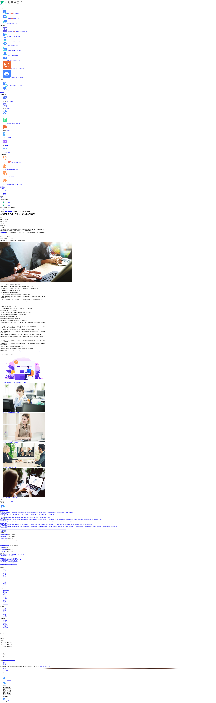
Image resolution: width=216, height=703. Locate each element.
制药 (14, 123)
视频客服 (9, 23)
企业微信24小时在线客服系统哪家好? (7, 562)
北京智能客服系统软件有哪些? (6, 558)
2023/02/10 (22, 554)
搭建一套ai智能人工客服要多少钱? (7, 561)
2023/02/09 (24, 557)
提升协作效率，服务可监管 (16, 85)
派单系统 (4, 585)
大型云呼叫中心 (3, 551)
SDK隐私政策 (5, 627)
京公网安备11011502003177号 (9, 660)
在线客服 (9, 18)
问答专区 (4, 614)
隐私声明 (4, 662)
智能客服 (13, 77)
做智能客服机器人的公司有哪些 (6, 555)
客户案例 (2, 186)
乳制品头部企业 (3, 529)
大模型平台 (5, 584)
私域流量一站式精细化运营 (16, 90)
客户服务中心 (5, 169)
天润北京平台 (7, 202)
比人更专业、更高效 (16, 36)
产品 (1, 5)
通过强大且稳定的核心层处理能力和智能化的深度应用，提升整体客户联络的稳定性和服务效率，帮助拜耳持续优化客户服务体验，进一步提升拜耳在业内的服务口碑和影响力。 (39, 512)
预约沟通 (7, 700)
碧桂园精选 (2, 514)
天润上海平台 (7, 205)
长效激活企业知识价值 (16, 41)
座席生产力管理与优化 (15, 45)
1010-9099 (9, 680)
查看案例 (2, 513)
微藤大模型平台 (10, 31)
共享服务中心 (5, 176)
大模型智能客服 (3, 538)
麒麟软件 (2, 524)
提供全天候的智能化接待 (21, 68)
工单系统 (9, 85)
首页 (1, 4)
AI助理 (8, 55)
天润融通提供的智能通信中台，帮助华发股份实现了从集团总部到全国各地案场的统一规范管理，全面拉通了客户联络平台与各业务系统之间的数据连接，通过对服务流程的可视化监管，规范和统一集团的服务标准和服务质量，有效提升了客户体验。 (53, 519)
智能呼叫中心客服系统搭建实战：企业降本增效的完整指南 (14, 382)
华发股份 (2, 519)
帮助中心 (4, 623)
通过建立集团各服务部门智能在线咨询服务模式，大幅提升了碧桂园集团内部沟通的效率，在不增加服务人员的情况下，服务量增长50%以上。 (33, 514)
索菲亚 (1, 526)
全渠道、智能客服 (16, 18)
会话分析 (9, 50)
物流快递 (8, 130)
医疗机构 (7, 123)
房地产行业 (9, 137)
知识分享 (10, 211)
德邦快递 (2, 517)
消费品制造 (11, 116)
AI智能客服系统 (3, 549)
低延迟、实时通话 (14, 23)
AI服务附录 (5, 624)
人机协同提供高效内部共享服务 (14, 176)
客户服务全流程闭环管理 (13, 169)
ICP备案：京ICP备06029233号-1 (45, 666)
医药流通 (11, 123)
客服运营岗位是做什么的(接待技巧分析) (11, 412)
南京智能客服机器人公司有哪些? (6, 560)
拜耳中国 (2, 512)
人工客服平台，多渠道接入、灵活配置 (10, 442)
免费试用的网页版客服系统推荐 (6, 543)
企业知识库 (9, 41)
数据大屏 (9, 60)
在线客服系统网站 (4, 534)
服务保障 (4, 621)
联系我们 (4, 193)
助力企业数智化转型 (19, 77)
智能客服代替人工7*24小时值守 (15, 184)
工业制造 (6, 116)
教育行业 (6, 145)
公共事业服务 (7, 152)
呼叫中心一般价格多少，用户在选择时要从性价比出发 (11, 557)
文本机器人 (9, 36)
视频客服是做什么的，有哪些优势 (9, 467)
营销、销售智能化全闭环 (16, 162)
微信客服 (4, 572)
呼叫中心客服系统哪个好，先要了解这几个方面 (9, 554)
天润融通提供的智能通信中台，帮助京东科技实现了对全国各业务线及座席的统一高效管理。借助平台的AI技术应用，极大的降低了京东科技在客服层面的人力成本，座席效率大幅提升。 (41, 521)
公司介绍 (4, 190)
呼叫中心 (9, 13)
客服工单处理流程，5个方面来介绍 (10, 497)
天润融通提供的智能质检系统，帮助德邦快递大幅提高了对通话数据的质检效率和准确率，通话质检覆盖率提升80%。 (27, 517)
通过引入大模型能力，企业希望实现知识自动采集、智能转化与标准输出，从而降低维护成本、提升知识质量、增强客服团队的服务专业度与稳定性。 (36, 529)
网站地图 (4, 664)
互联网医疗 (17, 123)
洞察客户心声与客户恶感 (16, 50)
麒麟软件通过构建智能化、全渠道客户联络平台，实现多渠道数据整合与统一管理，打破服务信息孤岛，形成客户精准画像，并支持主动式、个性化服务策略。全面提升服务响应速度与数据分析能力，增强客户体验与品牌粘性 (48, 524)
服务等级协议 (5, 620)
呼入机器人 (13, 68)
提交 (12, 501)
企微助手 (9, 90)
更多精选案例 (3, 531)
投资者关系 (2, 187)
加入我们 (4, 194)
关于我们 (2, 188)
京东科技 (2, 521)
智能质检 (9, 45)
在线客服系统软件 (4, 536)
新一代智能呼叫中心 (17, 13)
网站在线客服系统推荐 (4, 540)
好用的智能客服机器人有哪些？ (6, 564)
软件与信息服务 (10, 101)
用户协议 (4, 663)
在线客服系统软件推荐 (4, 545)
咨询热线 (7, 678)
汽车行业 (8, 108)
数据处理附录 (5, 625)
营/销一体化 (5, 162)
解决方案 (2, 92)
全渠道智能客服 (6, 184)
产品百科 (4, 615)
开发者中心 (5, 626)
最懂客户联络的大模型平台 (21, 31)
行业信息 (4, 191)
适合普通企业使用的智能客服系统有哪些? (8, 559)
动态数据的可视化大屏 (15, 60)
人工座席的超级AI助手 (14, 55)
